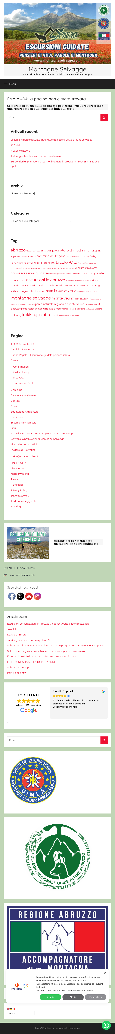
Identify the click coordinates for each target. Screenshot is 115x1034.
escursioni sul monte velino (24, 285)
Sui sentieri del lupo (18, 667)
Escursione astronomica (33, 268)
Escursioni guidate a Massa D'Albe (62, 274)
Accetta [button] (50, 997)
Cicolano (86, 257)
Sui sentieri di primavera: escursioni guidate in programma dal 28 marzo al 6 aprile (55, 645)
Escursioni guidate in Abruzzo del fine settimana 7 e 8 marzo (42, 656)
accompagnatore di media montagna (71, 250)
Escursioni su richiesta (23, 422)
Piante (14, 479)
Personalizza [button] (95, 997)
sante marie (90, 309)
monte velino (63, 298)
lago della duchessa (33, 291)
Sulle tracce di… (20, 495)
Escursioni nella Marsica (76, 281)
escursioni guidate (33, 273)
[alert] (57, 575)
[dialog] (57, 986)
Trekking (16, 506)
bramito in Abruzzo (29, 257)
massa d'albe (67, 291)
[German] (11, 1008)
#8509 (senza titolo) (22, 344)
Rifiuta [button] (73, 997)
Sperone (98, 309)
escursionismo (94, 280)
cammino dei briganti (51, 256)
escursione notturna (56, 268)
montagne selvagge (31, 298)
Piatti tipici (17, 484)
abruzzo (18, 250)
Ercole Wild (66, 262)
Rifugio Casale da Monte (74, 309)
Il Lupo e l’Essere (20, 150)
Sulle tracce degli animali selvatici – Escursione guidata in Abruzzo (46, 651)
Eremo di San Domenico (87, 263)
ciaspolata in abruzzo (74, 257)
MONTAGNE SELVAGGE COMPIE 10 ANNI (31, 661)
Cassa (14, 360)
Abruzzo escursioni (33, 251)
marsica (52, 291)
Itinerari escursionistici (24, 444)
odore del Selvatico (83, 299)
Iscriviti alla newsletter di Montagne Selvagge (37, 438)
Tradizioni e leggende (23, 501)
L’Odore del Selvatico (23, 449)
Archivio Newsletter (22, 349)
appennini (16, 256)
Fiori (13, 427)
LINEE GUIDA (18, 462)
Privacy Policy (19, 490)
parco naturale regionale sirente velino (59, 304)
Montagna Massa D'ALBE (87, 291)
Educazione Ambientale (24, 411)
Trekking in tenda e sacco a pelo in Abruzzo (36, 156)
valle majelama (65, 315)
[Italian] (14, 1008)
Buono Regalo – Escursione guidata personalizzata (40, 354)
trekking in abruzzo (40, 314)
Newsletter (17, 468)
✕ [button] (105, 972)
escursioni (70, 268)
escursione (16, 268)
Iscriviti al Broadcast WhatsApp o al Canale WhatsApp (42, 433)
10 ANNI (15, 145)
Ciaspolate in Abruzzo (23, 395)
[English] (8, 1008)
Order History (21, 372)
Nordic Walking (20, 473)
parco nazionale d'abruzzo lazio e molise (42, 308)
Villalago (75, 315)
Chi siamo (16, 389)
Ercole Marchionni (43, 262)
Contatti (15, 400)
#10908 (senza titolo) (25, 456)
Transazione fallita (23, 383)
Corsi (14, 406)
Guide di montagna (73, 285)
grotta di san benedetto (50, 285)
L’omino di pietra (16, 672)
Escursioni (17, 417)
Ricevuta (18, 377)
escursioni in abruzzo (45, 279)
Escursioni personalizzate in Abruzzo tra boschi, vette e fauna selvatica (51, 139)
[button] (106, 1025)
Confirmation (21, 366)
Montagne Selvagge (58, 69)
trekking (16, 315)
